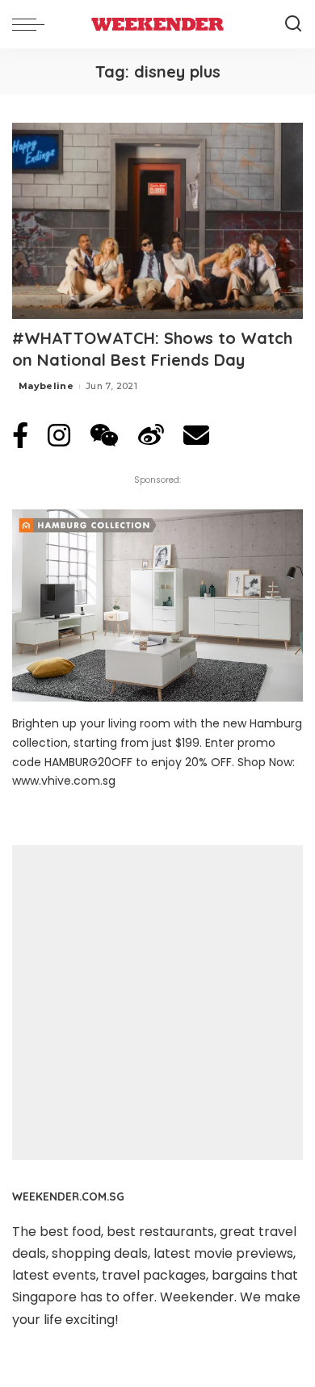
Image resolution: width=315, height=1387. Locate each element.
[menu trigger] (32, 24)
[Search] (293, 24)
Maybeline (46, 386)
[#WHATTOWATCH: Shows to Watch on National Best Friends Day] (157, 221)
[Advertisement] (157, 1002)
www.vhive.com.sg (64, 781)
